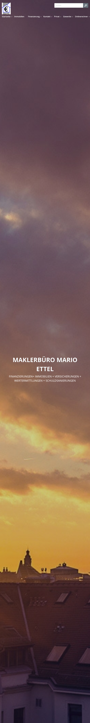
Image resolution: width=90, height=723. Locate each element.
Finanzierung (34, 16)
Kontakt (46, 16)
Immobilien (19, 16)
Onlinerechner (81, 16)
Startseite (6, 16)
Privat (56, 16)
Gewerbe (67, 16)
